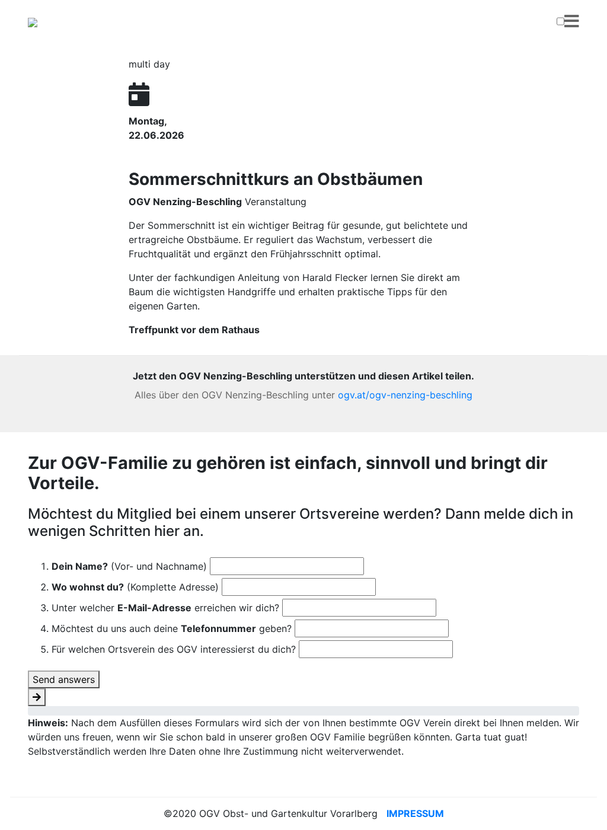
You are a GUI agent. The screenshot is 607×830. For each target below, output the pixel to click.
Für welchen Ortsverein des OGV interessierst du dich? (174, 649)
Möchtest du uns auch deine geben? (172, 628)
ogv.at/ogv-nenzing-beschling (405, 395)
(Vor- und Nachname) (129, 566)
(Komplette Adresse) (135, 587)
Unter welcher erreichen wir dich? (165, 608)
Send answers (64, 679)
